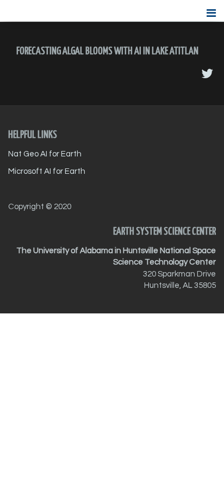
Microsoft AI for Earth (46, 171)
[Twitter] (207, 74)
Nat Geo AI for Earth (45, 154)
